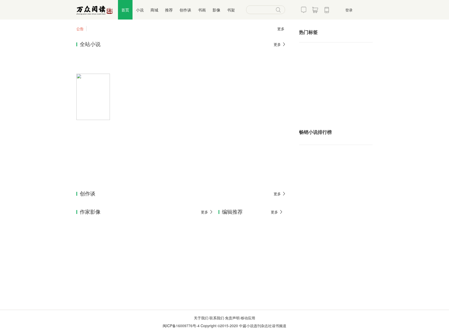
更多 (281, 28)
